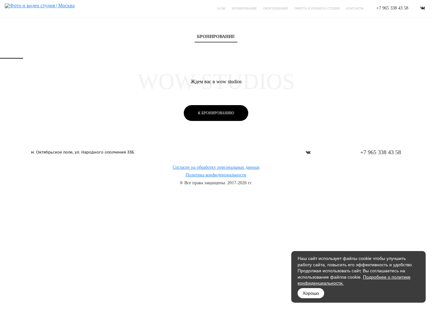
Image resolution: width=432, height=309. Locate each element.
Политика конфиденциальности (216, 175)
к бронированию (216, 113)
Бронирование (244, 8)
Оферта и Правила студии (317, 8)
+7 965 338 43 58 (392, 8)
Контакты (355, 8)
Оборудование (275, 8)
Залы (221, 8)
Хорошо (311, 293)
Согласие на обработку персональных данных (216, 167)
